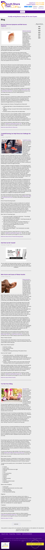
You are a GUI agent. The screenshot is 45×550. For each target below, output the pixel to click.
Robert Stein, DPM (26, 89)
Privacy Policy (12, 534)
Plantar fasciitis (26, 279)
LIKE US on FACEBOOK (27, 534)
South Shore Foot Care (7, 91)
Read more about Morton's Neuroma (9, 127)
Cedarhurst (8, 123)
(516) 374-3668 (40, 3)
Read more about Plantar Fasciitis (8, 377)
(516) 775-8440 (40, 4)
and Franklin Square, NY (16, 123)
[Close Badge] (9, 542)
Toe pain (25, 388)
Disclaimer (18, 534)
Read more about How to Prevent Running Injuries (12, 236)
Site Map (17, 538)
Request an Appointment (35, 543)
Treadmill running (27, 140)
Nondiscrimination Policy (23, 538)
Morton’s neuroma (27, 31)
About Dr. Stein (4, 534)
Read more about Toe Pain (7, 518)
